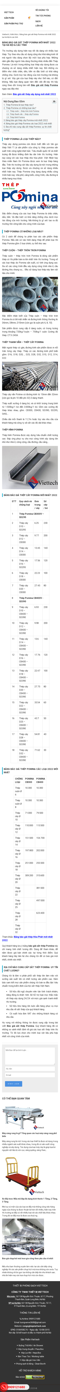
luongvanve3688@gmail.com (33, 1322)
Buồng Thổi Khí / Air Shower (31, 1345)
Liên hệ (39, 25)
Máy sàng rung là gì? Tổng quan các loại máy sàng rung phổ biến (29, 1134)
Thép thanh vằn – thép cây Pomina (24, 114)
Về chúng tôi (42, 10)
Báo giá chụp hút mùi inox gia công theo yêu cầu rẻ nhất (27, 1258)
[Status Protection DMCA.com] (35, 1377)
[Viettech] (29, 18)
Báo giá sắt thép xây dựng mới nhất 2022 (34, 94)
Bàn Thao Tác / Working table (31, 1356)
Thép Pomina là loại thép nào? (20, 105)
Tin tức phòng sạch (43, 16)
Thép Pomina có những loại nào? (21, 108)
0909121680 (34, 1319)
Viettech (9, 12)
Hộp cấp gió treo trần (31, 1360)
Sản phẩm (9, 18)
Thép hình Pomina (17, 117)
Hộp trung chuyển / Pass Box (31, 1349)
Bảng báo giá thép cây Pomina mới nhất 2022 (27, 120)
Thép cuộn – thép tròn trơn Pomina (24, 111)
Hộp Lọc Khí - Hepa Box (31, 1353)
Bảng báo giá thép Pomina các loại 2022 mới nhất (29, 123)
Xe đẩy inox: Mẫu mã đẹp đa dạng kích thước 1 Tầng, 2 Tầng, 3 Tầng (30, 1200)
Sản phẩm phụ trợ (13, 23)
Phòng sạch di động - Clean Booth (31, 1363)
